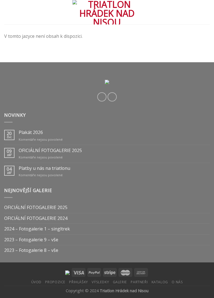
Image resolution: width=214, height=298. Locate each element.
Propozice (55, 282)
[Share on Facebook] (101, 96)
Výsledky (100, 282)
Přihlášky (78, 282)
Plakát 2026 (31, 132)
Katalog (160, 282)
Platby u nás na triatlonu (44, 168)
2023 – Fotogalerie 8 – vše (31, 250)
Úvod (36, 282)
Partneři (139, 282)
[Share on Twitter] (112, 96)
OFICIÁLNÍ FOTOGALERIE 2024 (35, 218)
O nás (177, 282)
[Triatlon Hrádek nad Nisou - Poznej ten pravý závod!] (107, 12)
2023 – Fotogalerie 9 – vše (31, 240)
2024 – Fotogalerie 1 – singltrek (37, 229)
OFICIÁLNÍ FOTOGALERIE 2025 (50, 150)
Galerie (120, 282)
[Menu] (7, 12)
